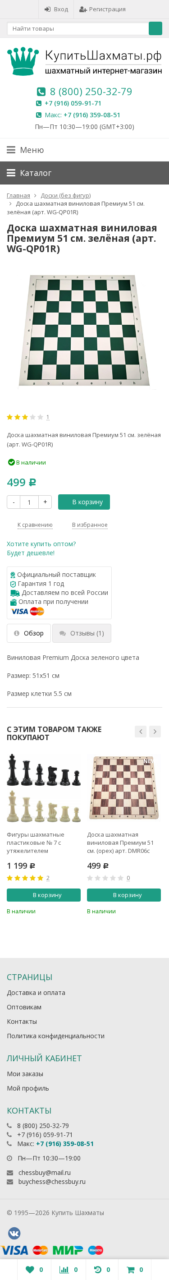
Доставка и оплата (36, 992)
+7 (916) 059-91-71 (73, 103)
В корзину (87, 501)
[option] (44, 833)
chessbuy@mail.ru (44, 1172)
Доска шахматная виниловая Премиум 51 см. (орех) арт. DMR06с (120, 842)
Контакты (22, 1021)
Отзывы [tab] (87, 633)
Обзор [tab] (34, 633)
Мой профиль (28, 1088)
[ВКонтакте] (14, 1233)
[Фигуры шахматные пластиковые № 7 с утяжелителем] (44, 788)
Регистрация (107, 9)
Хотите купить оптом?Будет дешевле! (41, 548)
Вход (61, 9)
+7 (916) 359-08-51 (92, 115)
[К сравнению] (60, 910)
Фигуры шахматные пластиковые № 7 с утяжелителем (35, 842)
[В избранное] (75, 910)
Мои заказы (25, 1073)
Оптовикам (24, 1007)
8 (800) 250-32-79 (91, 91)
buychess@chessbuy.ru (52, 1181)
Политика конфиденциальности (56, 1035)
